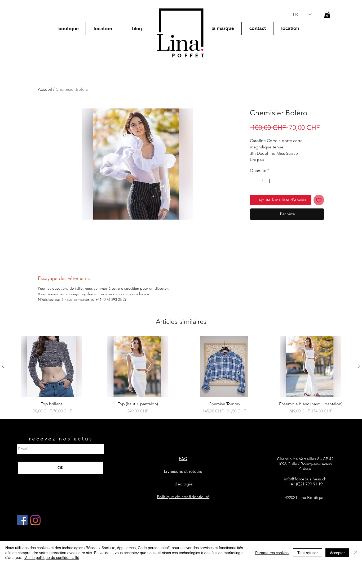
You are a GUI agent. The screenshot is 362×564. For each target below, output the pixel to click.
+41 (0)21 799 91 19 (305, 483)
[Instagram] (35, 520)
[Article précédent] (3, 366)
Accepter (337, 552)
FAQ (183, 458)
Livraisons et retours (183, 471)
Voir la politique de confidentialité (51, 557)
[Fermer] (355, 552)
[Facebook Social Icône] (22, 520)
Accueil (45, 89)
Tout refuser (307, 552)
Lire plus (257, 159)
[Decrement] (254, 181)
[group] (181, 375)
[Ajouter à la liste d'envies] (319, 200)
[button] (327, 14)
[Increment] (269, 181)
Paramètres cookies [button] (272, 552)
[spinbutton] (262, 181)
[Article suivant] (359, 366)
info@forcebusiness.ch (305, 478)
